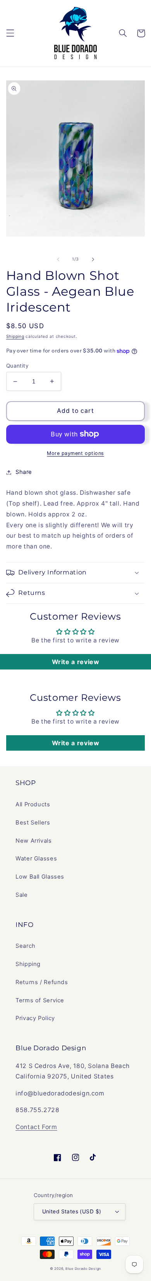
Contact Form (36, 1127)
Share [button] (23, 471)
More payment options (75, 453)
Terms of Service (39, 1000)
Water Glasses (36, 858)
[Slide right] (92, 259)
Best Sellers (32, 822)
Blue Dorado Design (83, 1269)
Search (25, 945)
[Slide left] (58, 259)
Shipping (15, 336)
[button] (10, 33)
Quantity (17, 366)
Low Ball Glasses (39, 876)
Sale (21, 894)
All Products (32, 804)
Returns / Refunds (41, 982)
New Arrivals (33, 840)
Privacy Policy (35, 1018)
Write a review (76, 662)
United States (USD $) (71, 1211)
